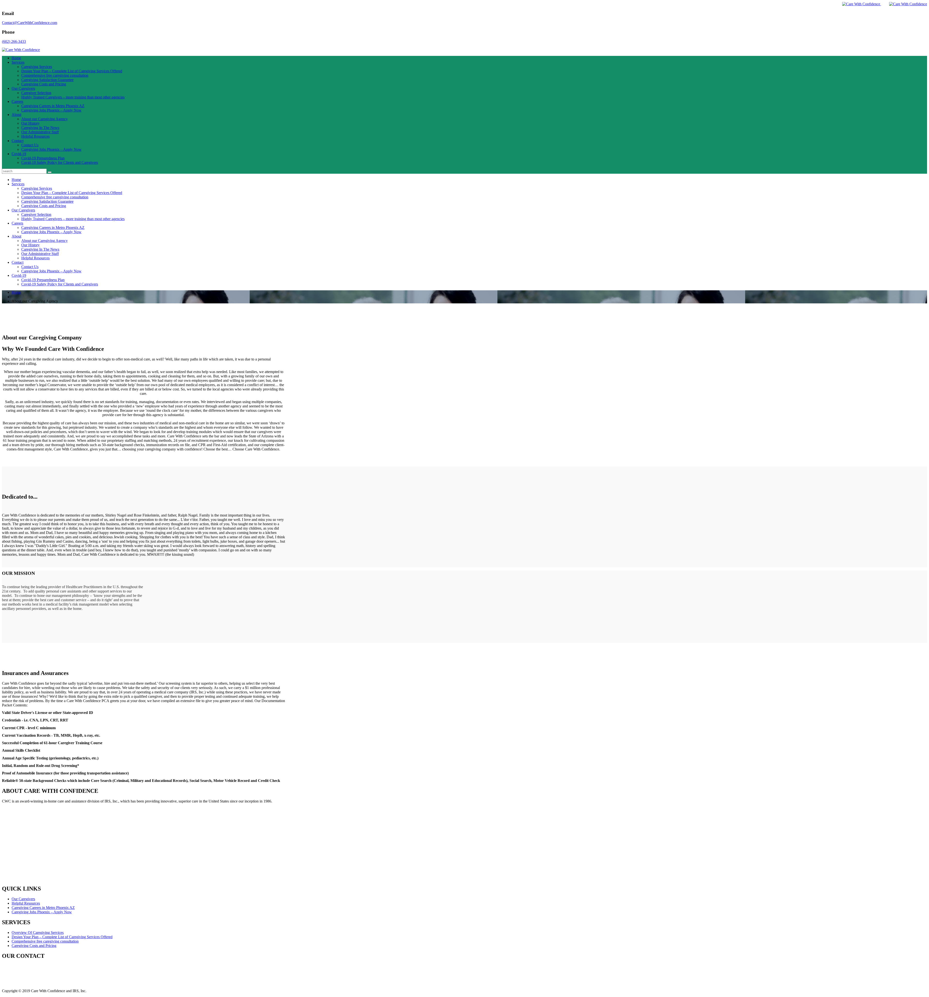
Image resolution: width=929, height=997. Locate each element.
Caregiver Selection (36, 93)
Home (16, 58)
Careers (17, 101)
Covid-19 (19, 154)
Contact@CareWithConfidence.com (29, 23)
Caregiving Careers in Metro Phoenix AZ (52, 106)
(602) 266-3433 (14, 41)
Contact (17, 141)
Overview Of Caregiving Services (38, 932)
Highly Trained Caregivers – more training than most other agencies (73, 97)
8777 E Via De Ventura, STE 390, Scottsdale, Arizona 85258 (49, 966)
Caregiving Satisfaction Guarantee (47, 80)
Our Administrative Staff (40, 132)
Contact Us (29, 145)
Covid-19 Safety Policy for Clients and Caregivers (59, 162)
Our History (30, 123)
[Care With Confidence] (857, 4)
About (16, 114)
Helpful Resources (35, 136)
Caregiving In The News (40, 128)
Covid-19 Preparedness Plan (43, 158)
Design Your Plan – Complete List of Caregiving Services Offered (71, 71)
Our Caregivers (23, 88)
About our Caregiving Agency (44, 119)
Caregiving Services (36, 67)
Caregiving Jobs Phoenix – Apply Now (51, 110)
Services (18, 62)
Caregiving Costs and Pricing (43, 84)
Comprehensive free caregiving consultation (54, 75)
